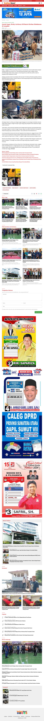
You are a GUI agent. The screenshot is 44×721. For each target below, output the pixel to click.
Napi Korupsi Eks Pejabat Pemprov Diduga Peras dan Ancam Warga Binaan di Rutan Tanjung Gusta (10, 608)
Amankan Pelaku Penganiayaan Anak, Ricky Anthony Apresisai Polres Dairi (23, 0)
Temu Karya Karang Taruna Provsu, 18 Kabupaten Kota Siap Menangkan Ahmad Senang (20, 157)
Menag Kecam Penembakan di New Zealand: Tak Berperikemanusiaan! (19, 635)
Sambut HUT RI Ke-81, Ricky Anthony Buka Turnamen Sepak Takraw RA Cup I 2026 (19, 669)
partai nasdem (33, 187)
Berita (3, 22)
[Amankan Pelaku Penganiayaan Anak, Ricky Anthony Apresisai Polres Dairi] (36, 202)
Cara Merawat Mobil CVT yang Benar (17, 700)
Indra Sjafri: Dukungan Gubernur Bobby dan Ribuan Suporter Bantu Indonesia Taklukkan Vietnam (20, 677)
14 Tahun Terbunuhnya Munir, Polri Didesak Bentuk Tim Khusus (18, 617)
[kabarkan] (10, 3)
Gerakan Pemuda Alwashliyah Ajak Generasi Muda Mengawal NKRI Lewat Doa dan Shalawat (24, 556)
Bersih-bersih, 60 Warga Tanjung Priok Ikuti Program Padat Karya (18, 628)
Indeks (5, 716)
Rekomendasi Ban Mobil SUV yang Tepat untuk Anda (20, 690)
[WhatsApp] (24, 713)
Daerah (6, 22)
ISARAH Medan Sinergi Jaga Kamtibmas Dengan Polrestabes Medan (16, 161)
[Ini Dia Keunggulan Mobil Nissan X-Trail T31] (6, 696)
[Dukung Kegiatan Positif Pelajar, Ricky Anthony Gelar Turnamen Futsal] (8, 202)
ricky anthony (6, 189)
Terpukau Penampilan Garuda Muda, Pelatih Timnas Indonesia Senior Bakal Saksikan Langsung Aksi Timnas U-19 (22, 673)
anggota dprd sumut (7, 187)
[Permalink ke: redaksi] (3, 28)
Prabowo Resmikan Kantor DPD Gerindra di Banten (15, 620)
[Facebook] (18, 713)
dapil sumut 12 (15, 187)
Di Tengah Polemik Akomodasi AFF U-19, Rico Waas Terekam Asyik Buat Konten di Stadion (21, 683)
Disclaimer (28, 716)
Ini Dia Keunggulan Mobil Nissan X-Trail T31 (18, 695)
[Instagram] (22, 713)
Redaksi (22, 716)
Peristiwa (9, 22)
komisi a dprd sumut (24, 187)
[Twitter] (20, 713)
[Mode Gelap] (39, 3)
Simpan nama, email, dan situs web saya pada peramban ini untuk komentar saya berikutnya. (20, 309)
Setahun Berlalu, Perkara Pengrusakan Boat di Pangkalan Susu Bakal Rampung (18, 593)
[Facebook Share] (32, 194)
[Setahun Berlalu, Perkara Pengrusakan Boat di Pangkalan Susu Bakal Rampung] (22, 581)
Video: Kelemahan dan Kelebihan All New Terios (14, 624)
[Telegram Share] (39, 194)
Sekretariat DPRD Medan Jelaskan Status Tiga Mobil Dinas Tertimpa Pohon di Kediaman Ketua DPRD (21, 160)
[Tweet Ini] (34, 194)
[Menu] (3, 3)
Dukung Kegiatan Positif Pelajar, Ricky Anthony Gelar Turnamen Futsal (17, 152)
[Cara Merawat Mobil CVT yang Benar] (6, 701)
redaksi (5, 28)
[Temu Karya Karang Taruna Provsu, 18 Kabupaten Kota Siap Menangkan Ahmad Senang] (8, 214)
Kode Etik (10, 716)
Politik (13, 22)
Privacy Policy (16, 716)
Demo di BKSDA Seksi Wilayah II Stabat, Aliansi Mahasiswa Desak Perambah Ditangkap (20, 154)
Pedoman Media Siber (35, 716)
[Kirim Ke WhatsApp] (41, 194)
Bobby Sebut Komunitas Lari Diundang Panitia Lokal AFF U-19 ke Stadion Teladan (19, 680)
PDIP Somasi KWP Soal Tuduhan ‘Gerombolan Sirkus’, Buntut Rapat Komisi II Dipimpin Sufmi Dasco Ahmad (24, 561)
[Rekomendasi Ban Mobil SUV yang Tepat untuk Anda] (6, 691)
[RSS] (26, 713)
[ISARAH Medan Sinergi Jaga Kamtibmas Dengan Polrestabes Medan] (36, 214)
